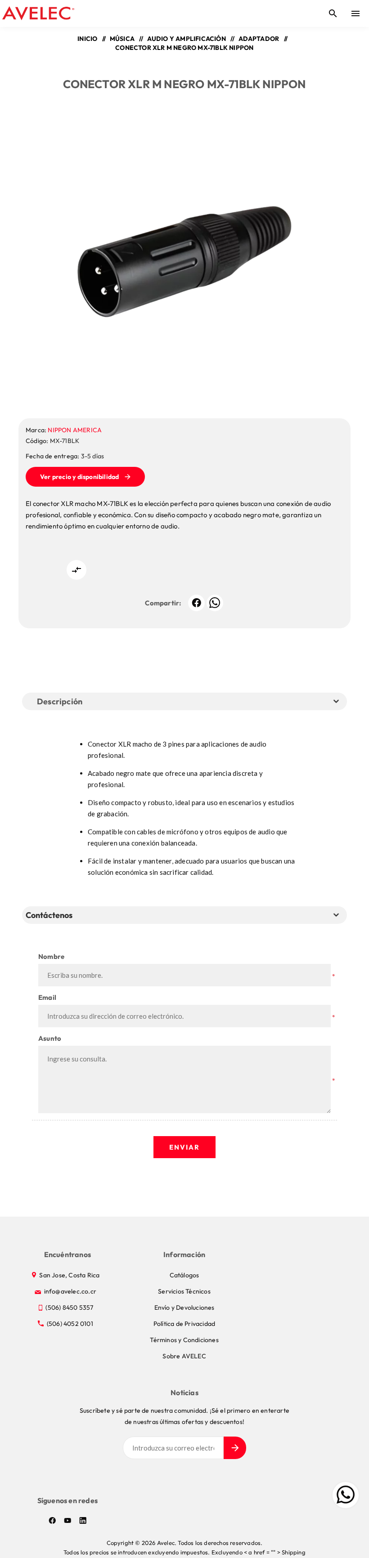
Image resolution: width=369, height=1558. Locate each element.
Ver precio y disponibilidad (79, 477)
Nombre (51, 956)
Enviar (184, 1147)
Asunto (49, 1038)
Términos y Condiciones (184, 1340)
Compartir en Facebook (196, 603)
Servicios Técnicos (184, 1291)
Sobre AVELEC (184, 1356)
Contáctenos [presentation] (49, 915)
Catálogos (184, 1275)
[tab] (51, 915)
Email (47, 997)
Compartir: (163, 603)
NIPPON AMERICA (75, 430)
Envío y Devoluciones (184, 1307)
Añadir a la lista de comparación (76, 570)
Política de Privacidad (184, 1324)
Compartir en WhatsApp (215, 603)
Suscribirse (235, 1448)
